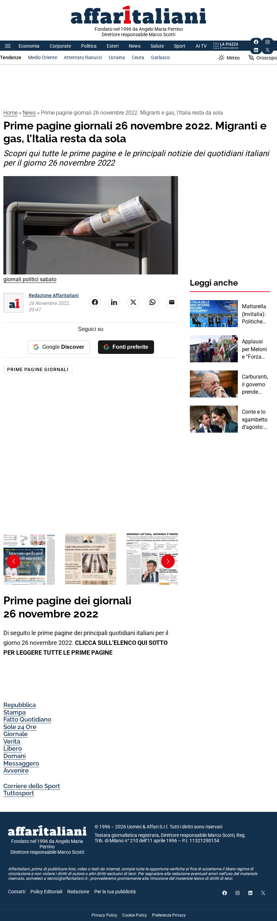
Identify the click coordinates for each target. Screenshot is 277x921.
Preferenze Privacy (169, 915)
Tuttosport (18, 793)
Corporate (60, 46)
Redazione (78, 891)
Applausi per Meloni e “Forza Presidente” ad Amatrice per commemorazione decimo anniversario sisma (255, 349)
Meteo (233, 57)
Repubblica (19, 704)
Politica (89, 46)
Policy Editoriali (46, 891)
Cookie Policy (134, 915)
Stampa (14, 712)
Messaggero (21, 763)
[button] (168, 561)
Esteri (113, 46)
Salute (157, 46)
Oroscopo (266, 57)
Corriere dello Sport (31, 786)
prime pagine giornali (38, 369)
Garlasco (160, 57)
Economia (29, 46)
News (135, 46)
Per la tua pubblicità (115, 891)
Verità (11, 741)
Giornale (15, 733)
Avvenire (16, 770)
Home (10, 113)
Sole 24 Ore (19, 726)
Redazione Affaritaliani (54, 295)
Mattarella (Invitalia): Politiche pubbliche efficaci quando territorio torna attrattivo (254, 314)
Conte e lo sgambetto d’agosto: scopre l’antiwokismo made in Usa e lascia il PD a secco (255, 420)
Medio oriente (42, 57)
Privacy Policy (104, 915)
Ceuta (138, 57)
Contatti (16, 891)
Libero (12, 748)
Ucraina (117, 57)
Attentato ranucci (83, 57)
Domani (14, 755)
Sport (179, 46)
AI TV (201, 46)
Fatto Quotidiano (27, 719)
